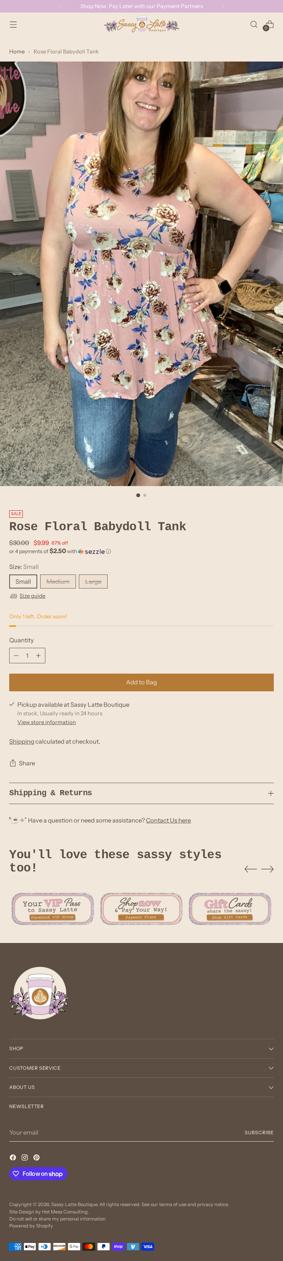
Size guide (32, 596)
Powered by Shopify (31, 1226)
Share (27, 763)
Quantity (21, 640)
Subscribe (259, 1132)
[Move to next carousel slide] (267, 869)
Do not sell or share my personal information (57, 1219)
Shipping (21, 741)
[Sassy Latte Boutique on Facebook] (13, 1159)
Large (93, 581)
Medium (58, 581)
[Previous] (60, 6)
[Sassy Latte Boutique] (141, 24)
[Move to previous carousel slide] (250, 869)
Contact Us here (168, 820)
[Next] (223, 6)
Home (17, 51)
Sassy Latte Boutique (74, 1204)
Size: (24, 566)
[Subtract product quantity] (16, 655)
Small (23, 581)
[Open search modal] (254, 24)
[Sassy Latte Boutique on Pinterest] (37, 1159)
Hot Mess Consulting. (65, 1212)
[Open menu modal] (13, 24)
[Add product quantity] (38, 655)
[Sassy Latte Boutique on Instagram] (25, 1159)
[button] (141, 551)
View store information (46, 722)
